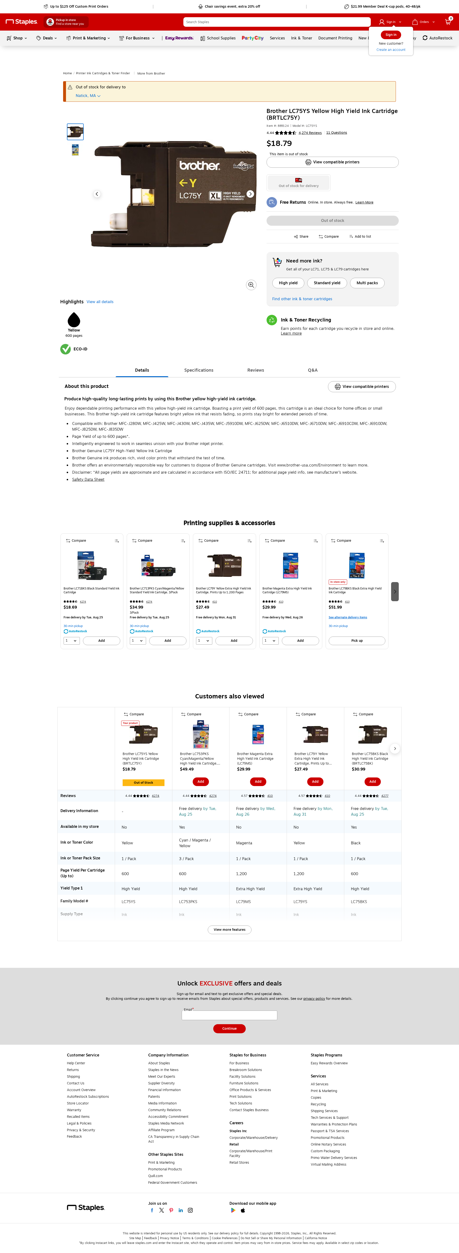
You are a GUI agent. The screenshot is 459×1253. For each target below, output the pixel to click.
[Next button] (250, 194)
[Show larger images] (251, 285)
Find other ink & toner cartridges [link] (302, 299)
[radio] (299, 182)
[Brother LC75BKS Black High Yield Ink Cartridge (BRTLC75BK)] (372, 735)
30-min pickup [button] (73, 626)
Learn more (291, 333)
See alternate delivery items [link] (348, 617)
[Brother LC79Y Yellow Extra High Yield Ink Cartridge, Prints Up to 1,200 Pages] (315, 735)
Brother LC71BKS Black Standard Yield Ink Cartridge (91, 590)
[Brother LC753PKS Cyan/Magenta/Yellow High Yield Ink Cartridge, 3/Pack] (200, 735)
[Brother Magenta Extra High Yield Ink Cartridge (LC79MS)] (258, 735)
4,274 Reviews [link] (310, 132)
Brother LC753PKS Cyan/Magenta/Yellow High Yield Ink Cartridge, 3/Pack (198, 759)
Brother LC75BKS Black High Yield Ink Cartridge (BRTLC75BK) (370, 759)
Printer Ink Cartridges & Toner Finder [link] (103, 73)
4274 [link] (83, 602)
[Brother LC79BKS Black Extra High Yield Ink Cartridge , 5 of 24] (357, 565)
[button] (366, 22)
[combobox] (277, 22)
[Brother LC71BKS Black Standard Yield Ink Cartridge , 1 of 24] (92, 565)
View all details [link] (100, 302)
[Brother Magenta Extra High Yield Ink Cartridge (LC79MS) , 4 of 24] (291, 565)
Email (188, 1010)
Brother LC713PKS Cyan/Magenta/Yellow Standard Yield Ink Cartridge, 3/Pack (157, 590)
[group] (92, 591)
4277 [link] (384, 796)
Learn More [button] (364, 202)
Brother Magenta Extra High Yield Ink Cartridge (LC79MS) (287, 590)
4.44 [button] (270, 132)
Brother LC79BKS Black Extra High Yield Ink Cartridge (355, 590)
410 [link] (214, 602)
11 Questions (336, 132)
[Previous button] (97, 194)
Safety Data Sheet (88, 479)
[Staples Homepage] (22, 22)
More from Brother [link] (151, 73)
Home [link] (67, 73)
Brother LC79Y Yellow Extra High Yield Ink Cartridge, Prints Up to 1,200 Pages (223, 590)
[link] (76, 6)
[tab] (142, 370)
